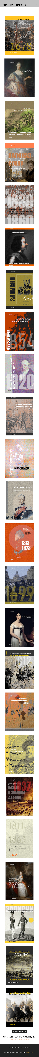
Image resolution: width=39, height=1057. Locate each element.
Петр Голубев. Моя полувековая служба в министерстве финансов (19, 839)
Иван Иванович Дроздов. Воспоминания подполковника (19, 120)
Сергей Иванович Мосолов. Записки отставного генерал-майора (19, 965)
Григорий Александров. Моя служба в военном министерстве (19, 205)
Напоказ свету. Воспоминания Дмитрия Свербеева (19, 162)
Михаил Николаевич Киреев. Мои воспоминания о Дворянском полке (19, 923)
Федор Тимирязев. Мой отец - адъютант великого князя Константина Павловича (19, 543)
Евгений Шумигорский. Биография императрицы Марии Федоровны (19, 881)
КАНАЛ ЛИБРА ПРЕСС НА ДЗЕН (19, 1047)
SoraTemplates (30, 1052)
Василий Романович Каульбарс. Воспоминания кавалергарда (19, 1008)
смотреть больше (19, 1031)
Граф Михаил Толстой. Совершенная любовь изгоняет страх (19, 374)
